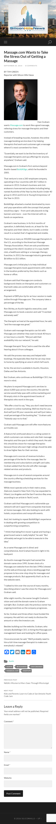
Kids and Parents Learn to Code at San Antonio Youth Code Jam (27, 693)
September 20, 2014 (13, 66)
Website (8, 778)
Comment (9, 721)
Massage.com (16, 125)
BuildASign (22, 169)
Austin (11, 661)
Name (7, 752)
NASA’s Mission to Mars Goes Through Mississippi (26, 681)
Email (7, 765)
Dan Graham (36, 667)
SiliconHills (28, 818)
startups (27, 671)
